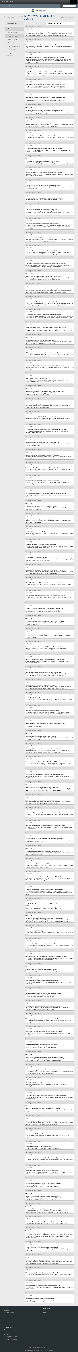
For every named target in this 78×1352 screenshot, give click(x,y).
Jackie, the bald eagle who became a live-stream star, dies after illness (42, 800)
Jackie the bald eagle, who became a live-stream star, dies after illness (42, 787)
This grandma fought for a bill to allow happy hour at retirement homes (42, 1273)
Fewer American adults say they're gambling (36, 378)
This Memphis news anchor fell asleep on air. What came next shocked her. (43, 1031)
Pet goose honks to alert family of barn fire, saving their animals (41, 506)
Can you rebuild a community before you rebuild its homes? (40, 136)
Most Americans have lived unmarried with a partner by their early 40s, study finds (45, 429)
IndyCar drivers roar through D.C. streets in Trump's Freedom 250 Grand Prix (44, 57)
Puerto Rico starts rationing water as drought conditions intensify (41, 969)
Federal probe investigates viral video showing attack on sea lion (41, 1298)
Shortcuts (11, 6)
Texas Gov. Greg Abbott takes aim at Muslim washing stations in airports (43, 289)
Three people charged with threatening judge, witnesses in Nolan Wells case (43, 1019)
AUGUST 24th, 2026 (7, 2)
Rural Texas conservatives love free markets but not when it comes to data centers (45, 825)
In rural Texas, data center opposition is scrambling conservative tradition (43, 813)
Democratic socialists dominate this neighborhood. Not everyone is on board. (44, 993)
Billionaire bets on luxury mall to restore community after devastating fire (43, 123)
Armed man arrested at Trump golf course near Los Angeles (40, 1134)
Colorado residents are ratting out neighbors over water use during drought (43, 1222)
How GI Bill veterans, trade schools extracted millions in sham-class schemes (44, 1057)
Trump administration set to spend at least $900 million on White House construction (46, 762)
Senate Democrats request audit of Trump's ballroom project (40, 685)
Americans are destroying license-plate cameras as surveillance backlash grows (44, 391)
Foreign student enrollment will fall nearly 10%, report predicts (40, 736)
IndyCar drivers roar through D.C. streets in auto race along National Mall (43, 72)
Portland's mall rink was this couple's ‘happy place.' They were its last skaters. (44, 838)
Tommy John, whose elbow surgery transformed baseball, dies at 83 (41, 468)
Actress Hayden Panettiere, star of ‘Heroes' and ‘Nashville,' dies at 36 (42, 442)
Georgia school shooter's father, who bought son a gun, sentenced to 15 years (44, 1209)
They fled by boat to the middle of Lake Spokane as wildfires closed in (42, 1170)
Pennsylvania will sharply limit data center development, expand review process (44, 365)
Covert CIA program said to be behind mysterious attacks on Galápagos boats (44, 659)
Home (3, 6)
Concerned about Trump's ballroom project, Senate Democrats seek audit (43, 672)
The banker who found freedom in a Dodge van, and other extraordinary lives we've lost (46, 110)
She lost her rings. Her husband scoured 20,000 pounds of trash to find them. (44, 647)
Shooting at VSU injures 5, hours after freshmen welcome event (40, 544)
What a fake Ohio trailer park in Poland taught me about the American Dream (44, 583)
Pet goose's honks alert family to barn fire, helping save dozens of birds (42, 519)
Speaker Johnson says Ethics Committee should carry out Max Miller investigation (45, 1095)
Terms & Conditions (48, 1350)
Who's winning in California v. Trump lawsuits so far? (38, 1146)
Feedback (6, 1310)
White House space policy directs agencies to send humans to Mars (41, 223)
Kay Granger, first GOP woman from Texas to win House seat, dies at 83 (42, 1183)
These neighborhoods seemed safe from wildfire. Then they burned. (41, 980)
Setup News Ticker (67, 18)
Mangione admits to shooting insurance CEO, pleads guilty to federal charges (44, 608)
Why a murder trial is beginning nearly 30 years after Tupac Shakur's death (43, 851)
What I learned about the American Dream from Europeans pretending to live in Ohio (46, 595)
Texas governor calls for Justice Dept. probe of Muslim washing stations (42, 185)
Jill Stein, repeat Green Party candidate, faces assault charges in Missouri (43, 353)
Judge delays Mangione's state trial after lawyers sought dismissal (41, 417)
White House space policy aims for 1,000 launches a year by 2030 (41, 209)
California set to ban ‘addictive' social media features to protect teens (42, 251)
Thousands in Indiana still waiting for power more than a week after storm (43, 172)
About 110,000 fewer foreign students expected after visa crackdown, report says (45, 723)
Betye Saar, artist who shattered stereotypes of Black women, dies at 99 (42, 1285)
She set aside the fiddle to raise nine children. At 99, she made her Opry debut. (44, 148)
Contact (8, 1334)
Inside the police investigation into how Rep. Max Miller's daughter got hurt (43, 276)
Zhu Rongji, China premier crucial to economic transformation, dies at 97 (43, 749)
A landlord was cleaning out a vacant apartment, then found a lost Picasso (43, 634)
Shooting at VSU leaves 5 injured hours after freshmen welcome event (42, 480)
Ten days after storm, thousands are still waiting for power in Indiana (42, 161)
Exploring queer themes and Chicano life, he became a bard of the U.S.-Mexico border (46, 876)
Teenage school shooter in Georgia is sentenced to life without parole (41, 1247)
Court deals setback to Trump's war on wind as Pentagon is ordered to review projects (46, 956)
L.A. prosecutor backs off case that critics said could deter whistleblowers (43, 314)
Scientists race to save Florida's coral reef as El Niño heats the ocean (41, 864)
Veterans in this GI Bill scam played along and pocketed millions (41, 1044)
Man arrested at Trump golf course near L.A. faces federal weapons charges (43, 1070)
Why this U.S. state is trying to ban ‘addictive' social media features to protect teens (45, 263)
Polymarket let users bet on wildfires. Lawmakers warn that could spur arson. (44, 774)
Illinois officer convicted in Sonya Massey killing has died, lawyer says (42, 32)
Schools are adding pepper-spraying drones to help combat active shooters (43, 1260)
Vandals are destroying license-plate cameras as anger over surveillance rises (43, 404)
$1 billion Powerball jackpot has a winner (35, 698)
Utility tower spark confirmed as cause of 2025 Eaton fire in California (42, 1108)
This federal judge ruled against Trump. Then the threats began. (41, 1121)
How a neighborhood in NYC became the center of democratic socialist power (44, 1006)
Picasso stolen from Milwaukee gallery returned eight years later (41, 944)
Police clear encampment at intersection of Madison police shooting (41, 1158)
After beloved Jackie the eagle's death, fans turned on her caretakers (42, 455)
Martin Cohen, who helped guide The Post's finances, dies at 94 (40, 340)
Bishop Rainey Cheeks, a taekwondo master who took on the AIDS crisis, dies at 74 (45, 570)
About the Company (9, 1312)
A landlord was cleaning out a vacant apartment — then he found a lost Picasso (44, 621)
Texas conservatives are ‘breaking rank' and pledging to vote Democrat (42, 45)
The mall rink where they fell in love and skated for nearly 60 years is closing (44, 918)
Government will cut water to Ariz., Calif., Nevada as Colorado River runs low (44, 198)
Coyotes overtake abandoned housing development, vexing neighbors (42, 1196)
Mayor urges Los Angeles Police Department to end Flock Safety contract (43, 931)
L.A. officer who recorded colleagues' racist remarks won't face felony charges (44, 302)
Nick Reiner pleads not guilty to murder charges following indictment (42, 710)
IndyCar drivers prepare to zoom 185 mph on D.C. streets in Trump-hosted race (45, 97)
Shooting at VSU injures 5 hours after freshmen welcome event (40, 532)
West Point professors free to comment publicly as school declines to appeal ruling (45, 1233)
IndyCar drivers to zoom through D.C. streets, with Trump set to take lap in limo (45, 84)
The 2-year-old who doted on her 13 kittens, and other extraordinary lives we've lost (45, 493)
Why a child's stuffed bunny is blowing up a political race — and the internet (44, 889)
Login (73, 2)
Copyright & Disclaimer (29, 1350)
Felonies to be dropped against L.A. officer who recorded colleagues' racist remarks (45, 327)
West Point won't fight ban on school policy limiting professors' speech (42, 1083)
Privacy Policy (39, 1350)
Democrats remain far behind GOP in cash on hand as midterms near (42, 238)
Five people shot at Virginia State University (36, 557)
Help (44, 1310)
